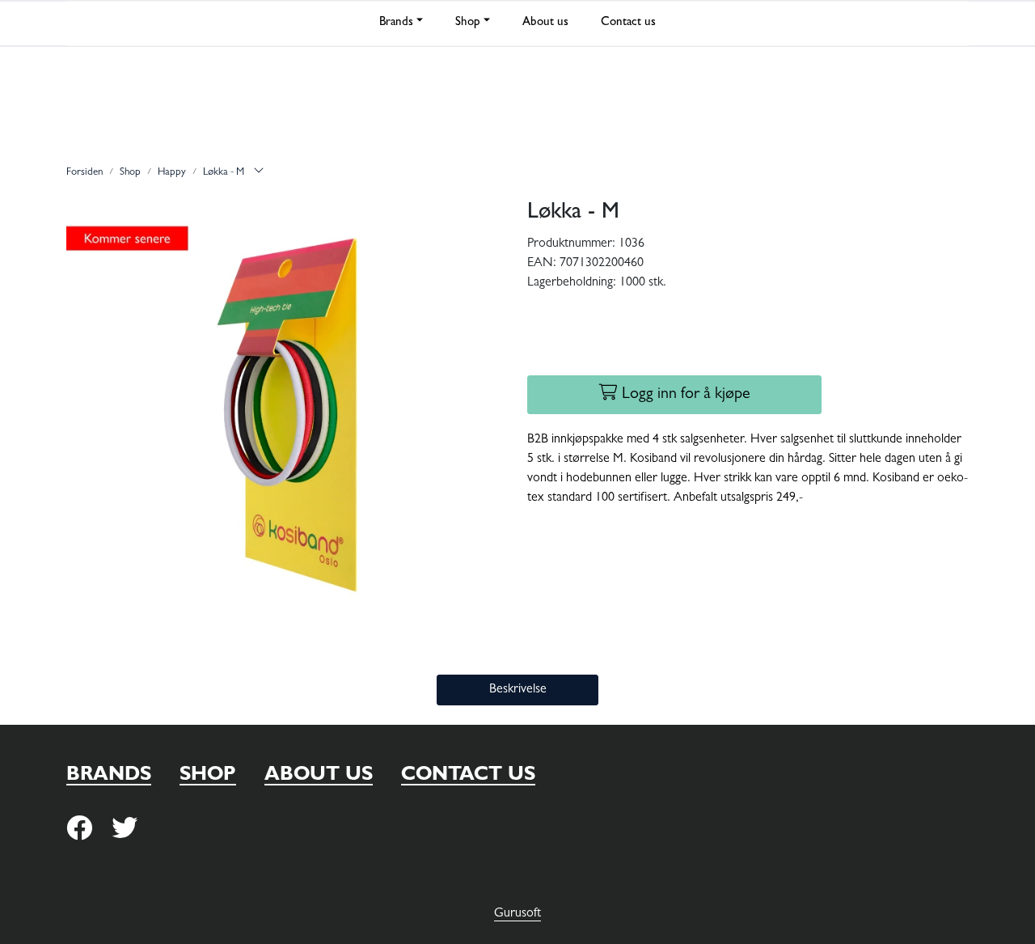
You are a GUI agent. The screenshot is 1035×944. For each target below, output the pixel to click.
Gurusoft (517, 914)
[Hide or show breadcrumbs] (258, 173)
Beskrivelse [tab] (518, 690)
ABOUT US (318, 776)
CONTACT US (468, 776)
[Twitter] (79, 830)
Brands (396, 23)
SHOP (208, 776)
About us (545, 23)
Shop (467, 23)
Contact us (628, 23)
